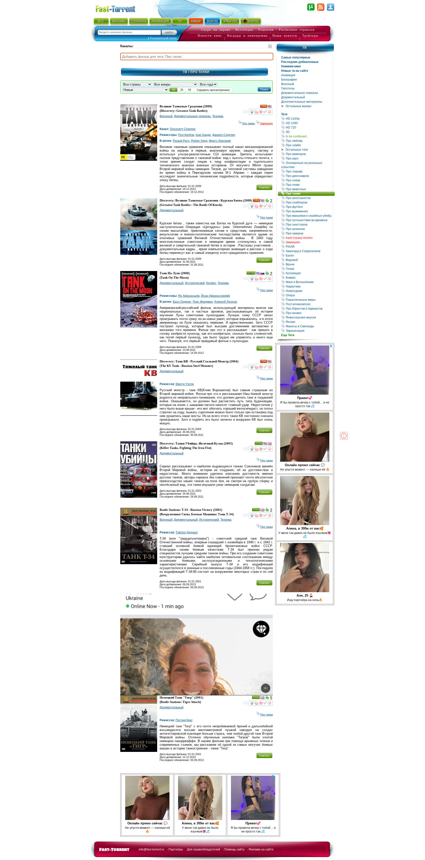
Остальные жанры (298, 106)
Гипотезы (288, 88)
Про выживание (309, 211)
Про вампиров (309, 154)
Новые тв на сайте (294, 70)
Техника (217, 116)
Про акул (309, 158)
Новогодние (309, 291)
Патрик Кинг (184, 720)
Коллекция (309, 273)
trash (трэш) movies (309, 238)
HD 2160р (309, 118)
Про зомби (309, 145)
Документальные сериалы (299, 93)
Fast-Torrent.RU (120, 8)
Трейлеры (310, 35)
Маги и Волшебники (309, 282)
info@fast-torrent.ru (151, 849)
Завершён (309, 242)
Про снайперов (309, 202)
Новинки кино (291, 66)
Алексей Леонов (225, 301)
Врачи (309, 264)
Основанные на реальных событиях (307, 165)
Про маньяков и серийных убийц (309, 215)
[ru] (262, 274)
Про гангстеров (309, 224)
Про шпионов (309, 229)
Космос (211, 283)
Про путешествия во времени (309, 220)
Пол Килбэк (186, 135)
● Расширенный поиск (162, 38)
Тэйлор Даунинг (187, 532)
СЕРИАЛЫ (138, 21)
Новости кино (210, 35)
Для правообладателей (203, 849)
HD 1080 (309, 123)
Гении (309, 269)
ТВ (180, 21)
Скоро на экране (215, 29)
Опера (309, 295)
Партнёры (175, 849)
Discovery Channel (183, 129)
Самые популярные (295, 57)
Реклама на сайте (261, 849)
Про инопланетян (309, 198)
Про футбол (309, 207)
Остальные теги (297, 149)
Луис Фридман (203, 301)
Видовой (309, 260)
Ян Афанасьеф (188, 296)
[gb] (269, 444)
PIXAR (309, 246)
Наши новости (285, 35)
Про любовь (309, 141)
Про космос (309, 313)
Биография (289, 79)
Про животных (309, 189)
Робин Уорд (199, 141)
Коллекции (244, 29)
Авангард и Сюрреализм (309, 251)
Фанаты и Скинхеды (309, 326)
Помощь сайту (234, 849)
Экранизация (309, 330)
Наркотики (309, 286)
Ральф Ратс (181, 141)
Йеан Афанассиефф (215, 296)
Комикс (309, 277)
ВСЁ (101, 21)
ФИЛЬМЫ (119, 21)
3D (309, 132)
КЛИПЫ (253, 21)
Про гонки (309, 184)
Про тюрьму (309, 171)
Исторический (195, 283)
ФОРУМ (212, 21)
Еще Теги (287, 335)
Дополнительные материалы (301, 101)
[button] (264, 89)
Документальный (293, 97)
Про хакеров (309, 233)
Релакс (309, 322)
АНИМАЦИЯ (160, 21)
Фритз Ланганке (220, 141)
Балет (309, 255)
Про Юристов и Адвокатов (309, 308)
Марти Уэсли (185, 384)
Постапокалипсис (309, 304)
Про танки (310, 193)
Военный (287, 84)
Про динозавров (309, 176)
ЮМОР (196, 21)
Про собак (309, 180)
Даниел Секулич (223, 135)
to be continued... (309, 136)
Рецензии (266, 29)
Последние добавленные (300, 62)
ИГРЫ (232, 21)
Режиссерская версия (309, 317)
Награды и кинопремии (247, 35)
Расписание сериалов (297, 29)
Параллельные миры (309, 299)
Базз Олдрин (182, 301)
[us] (269, 107)
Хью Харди (203, 135)
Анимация (288, 75)
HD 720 (309, 127)
